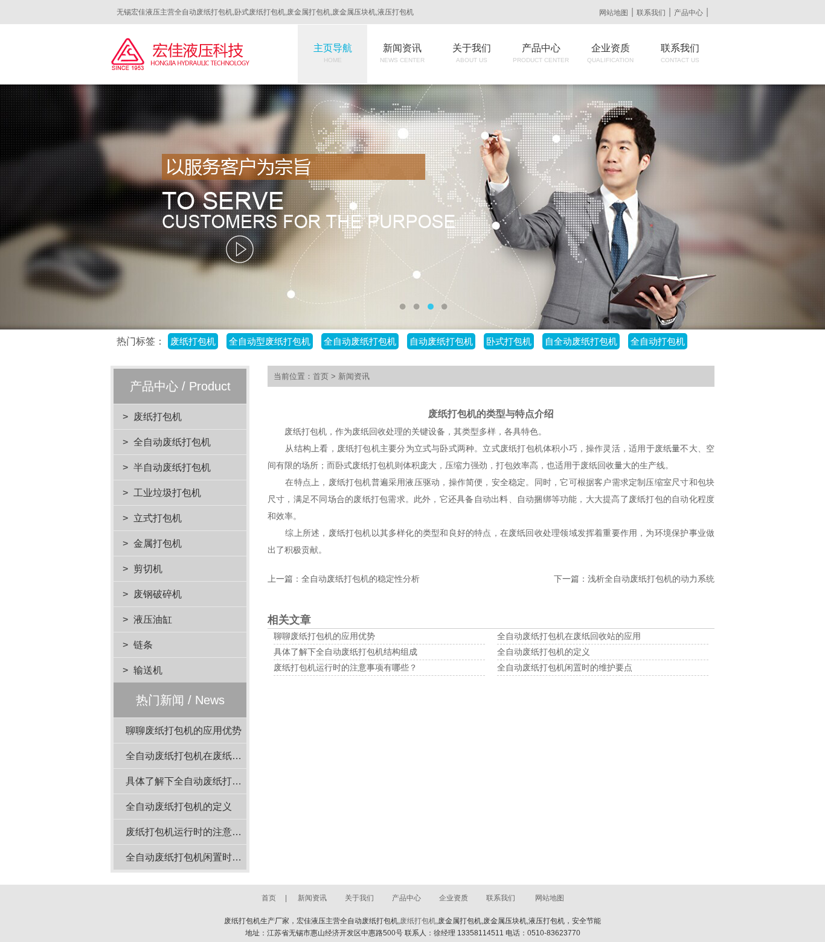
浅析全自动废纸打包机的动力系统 (651, 579)
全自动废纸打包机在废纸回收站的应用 (208, 756)
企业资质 (610, 53)
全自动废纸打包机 (172, 442)
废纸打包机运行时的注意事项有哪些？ (208, 832)
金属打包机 (157, 543)
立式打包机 (157, 518)
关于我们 (471, 53)
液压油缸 (152, 619)
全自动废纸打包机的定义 (179, 806)
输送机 (147, 670)
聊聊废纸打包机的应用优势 (184, 730)
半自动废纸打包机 (172, 467)
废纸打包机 (157, 417)
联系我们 (651, 12)
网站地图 (613, 12)
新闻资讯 (402, 53)
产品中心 (688, 12)
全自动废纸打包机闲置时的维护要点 (203, 857)
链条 (143, 645)
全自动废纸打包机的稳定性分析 (360, 579)
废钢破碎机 (157, 594)
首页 (321, 376)
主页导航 (332, 53)
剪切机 (147, 569)
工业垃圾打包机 (167, 493)
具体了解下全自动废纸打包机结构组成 (208, 781)
